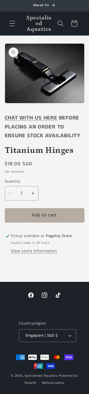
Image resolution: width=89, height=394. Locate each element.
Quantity (12, 181)
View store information (34, 251)
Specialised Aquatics (41, 375)
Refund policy (53, 382)
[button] (12, 23)
